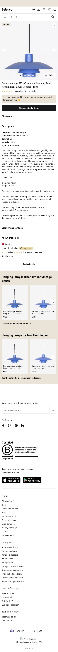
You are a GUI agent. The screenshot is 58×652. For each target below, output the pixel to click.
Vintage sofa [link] (7, 562)
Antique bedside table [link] (12, 574)
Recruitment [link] (9, 516)
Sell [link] (33, 9)
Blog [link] (4, 505)
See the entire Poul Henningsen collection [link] (21, 378)
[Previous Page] (4, 50)
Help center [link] (8, 535)
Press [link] (4, 512)
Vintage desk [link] (7, 558)
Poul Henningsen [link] (19, 132)
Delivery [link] (7, 597)
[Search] (53, 17)
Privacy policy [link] (9, 527)
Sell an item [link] (7, 620)
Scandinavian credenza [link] (12, 570)
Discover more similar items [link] (15, 323)
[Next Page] (54, 50)
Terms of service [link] (11, 520)
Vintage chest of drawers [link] (13, 566)
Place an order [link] (10, 593)
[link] (7, 9)
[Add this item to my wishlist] (54, 25)
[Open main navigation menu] (5, 16)
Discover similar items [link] (29, 108)
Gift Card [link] (7, 601)
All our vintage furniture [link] (13, 581)
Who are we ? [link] (8, 501)
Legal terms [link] (9, 524)
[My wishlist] (49, 9)
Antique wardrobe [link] (10, 547)
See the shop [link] (7, 256)
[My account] (38, 9)
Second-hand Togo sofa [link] (12, 577)
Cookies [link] (7, 531)
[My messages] (44, 9)
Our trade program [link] (10, 605)
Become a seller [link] (9, 616)
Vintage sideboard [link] (10, 555)
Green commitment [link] (10, 508)
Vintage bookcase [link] (9, 551)
